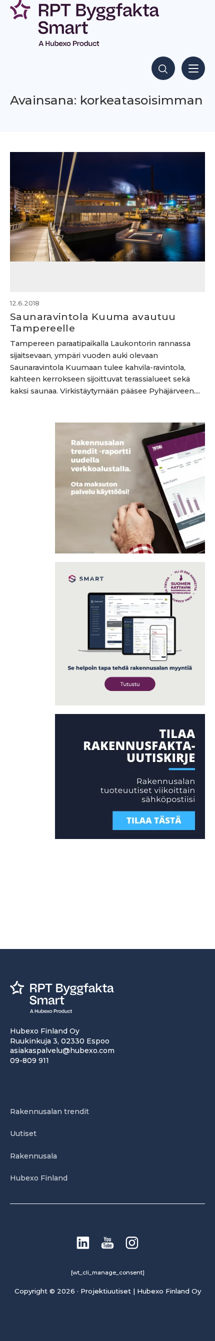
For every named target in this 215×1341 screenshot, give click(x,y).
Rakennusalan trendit (49, 1111)
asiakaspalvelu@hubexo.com (62, 1050)
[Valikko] (193, 68)
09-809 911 (29, 1060)
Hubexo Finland (39, 1178)
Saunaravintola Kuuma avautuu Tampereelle (93, 322)
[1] (130, 836)
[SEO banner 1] (130, 703)
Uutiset (23, 1133)
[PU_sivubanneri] (130, 551)
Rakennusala (33, 1156)
